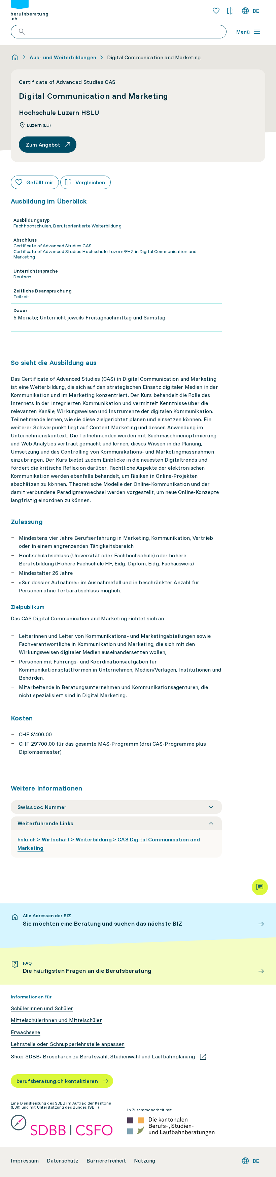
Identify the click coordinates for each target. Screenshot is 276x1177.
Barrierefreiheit (106, 1160)
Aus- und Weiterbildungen (63, 57)
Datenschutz (62, 1160)
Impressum (25, 1160)
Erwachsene (25, 1032)
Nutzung (144, 1160)
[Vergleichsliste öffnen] (230, 11)
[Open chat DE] (260, 887)
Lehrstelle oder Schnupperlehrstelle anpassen (68, 1044)
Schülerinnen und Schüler (42, 1008)
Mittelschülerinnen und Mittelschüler (56, 1020)
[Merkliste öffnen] (216, 11)
